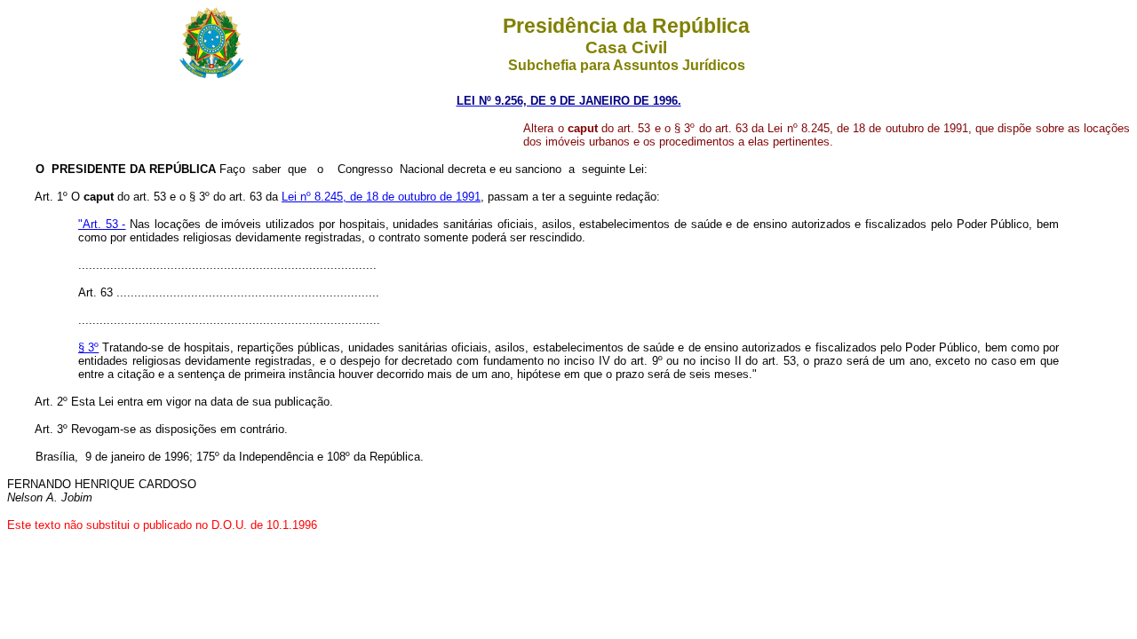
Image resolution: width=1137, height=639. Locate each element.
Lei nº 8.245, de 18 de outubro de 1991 (381, 196)
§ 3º (88, 347)
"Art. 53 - (101, 224)
